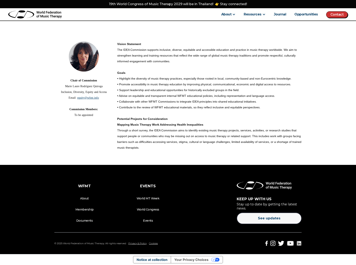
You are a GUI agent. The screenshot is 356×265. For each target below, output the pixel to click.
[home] (35, 14)
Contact (337, 14)
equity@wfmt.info (88, 97)
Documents (84, 220)
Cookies (153, 243)
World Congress (148, 209)
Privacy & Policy (137, 243)
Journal (280, 14)
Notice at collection (152, 260)
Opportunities (306, 14)
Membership (84, 209)
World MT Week (148, 198)
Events (148, 220)
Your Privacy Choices (191, 260)
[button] (228, 14)
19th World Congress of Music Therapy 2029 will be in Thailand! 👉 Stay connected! (178, 4)
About (84, 198)
